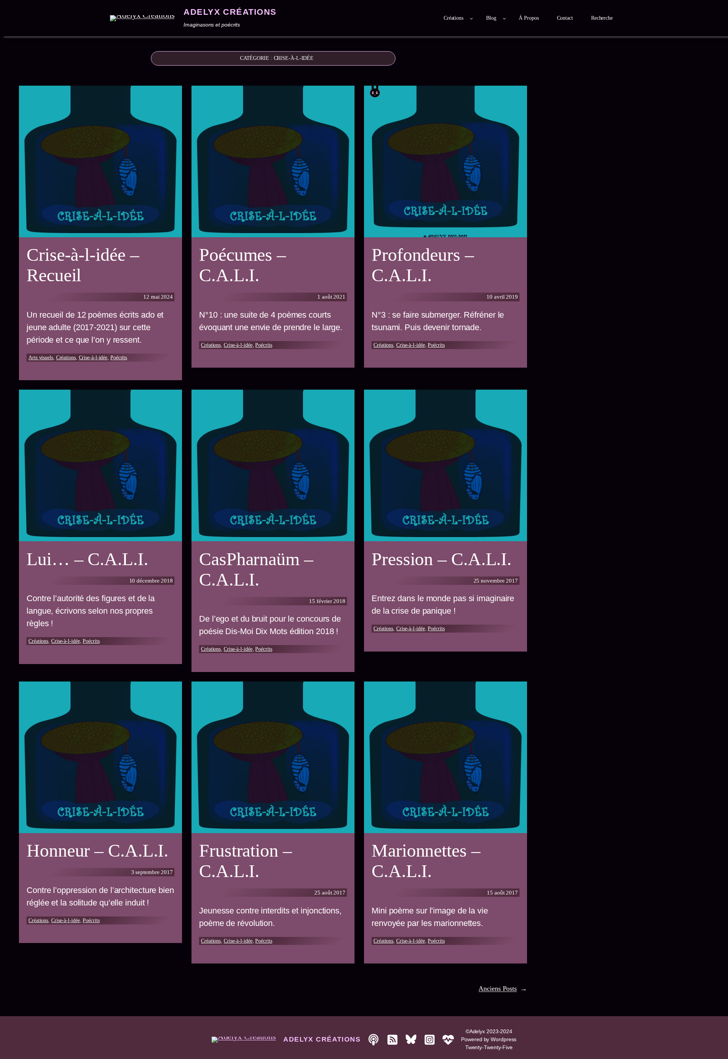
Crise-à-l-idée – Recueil (83, 264)
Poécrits (118, 357)
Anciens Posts (503, 988)
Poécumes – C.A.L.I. (242, 264)
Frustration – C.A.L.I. (245, 860)
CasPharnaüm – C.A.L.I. (256, 569)
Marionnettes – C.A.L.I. (426, 860)
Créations (66, 357)
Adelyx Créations (230, 12)
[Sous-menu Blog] (504, 18)
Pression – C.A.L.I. (441, 559)
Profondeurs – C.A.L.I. (423, 264)
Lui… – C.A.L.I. (87, 559)
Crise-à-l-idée (93, 357)
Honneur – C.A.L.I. (97, 850)
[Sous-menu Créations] (471, 18)
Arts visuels (40, 357)
